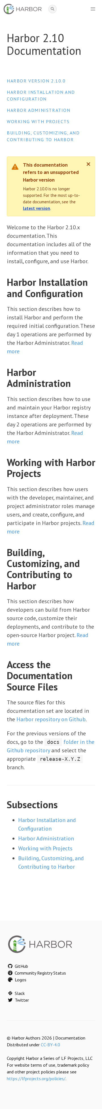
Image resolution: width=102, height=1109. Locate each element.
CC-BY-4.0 (50, 1044)
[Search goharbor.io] (52, 9)
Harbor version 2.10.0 (36, 81)
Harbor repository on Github (51, 719)
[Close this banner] (88, 164)
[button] (93, 9)
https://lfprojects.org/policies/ (36, 1078)
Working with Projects (38, 121)
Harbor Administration (39, 110)
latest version (36, 208)
